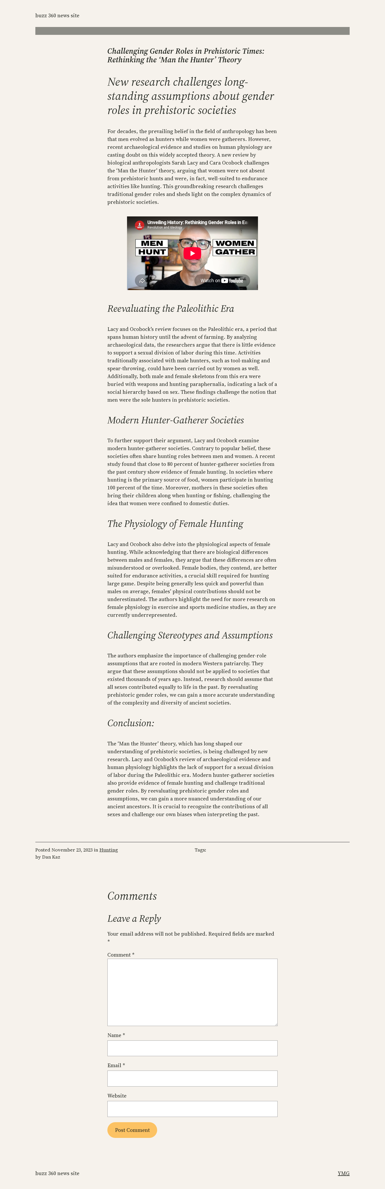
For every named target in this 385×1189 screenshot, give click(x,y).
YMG (344, 1173)
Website (116, 1095)
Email (116, 1065)
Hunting (109, 850)
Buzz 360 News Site (57, 15)
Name (116, 1035)
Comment (121, 954)
